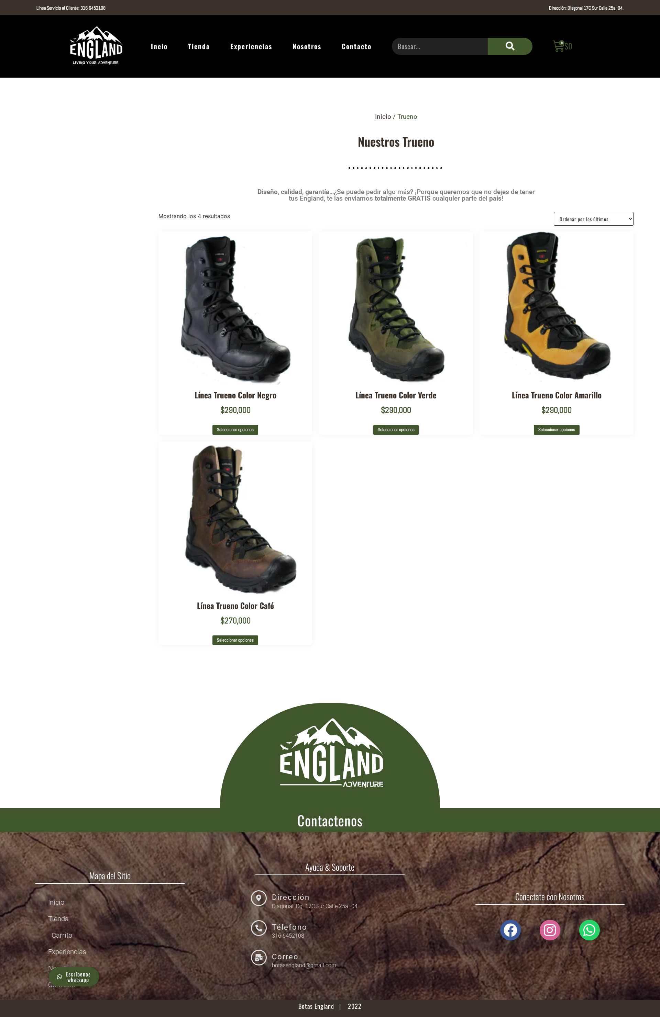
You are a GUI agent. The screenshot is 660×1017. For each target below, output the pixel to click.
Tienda (199, 46)
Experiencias (251, 46)
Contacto (357, 46)
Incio (159, 46)
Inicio (383, 117)
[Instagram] (550, 930)
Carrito (62, 935)
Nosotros (307, 46)
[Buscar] (510, 46)
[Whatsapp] (589, 930)
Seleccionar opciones (235, 429)
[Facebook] (510, 930)
